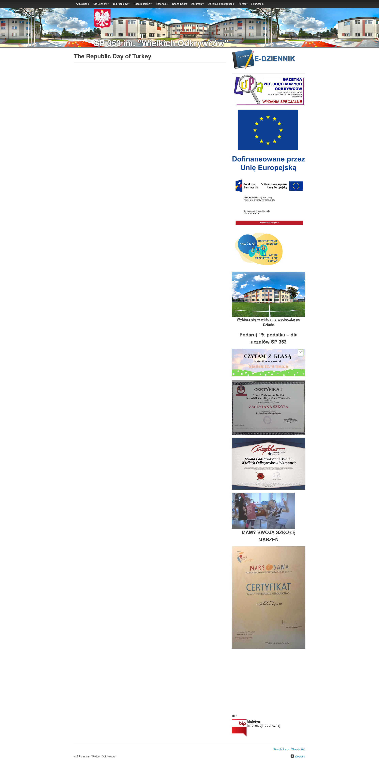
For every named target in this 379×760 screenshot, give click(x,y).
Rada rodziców (142, 4)
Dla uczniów (100, 4)
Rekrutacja (257, 4)
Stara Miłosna (281, 749)
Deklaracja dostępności (221, 4)
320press (300, 756)
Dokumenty (197, 4)
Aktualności (82, 4)
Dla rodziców (120, 4)
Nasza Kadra (179, 4)
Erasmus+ (162, 4)
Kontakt (242, 4)
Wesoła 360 (298, 749)
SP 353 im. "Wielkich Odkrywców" (161, 43)
